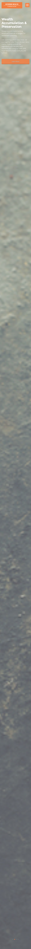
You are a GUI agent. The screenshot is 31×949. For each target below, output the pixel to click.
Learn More (15, 61)
